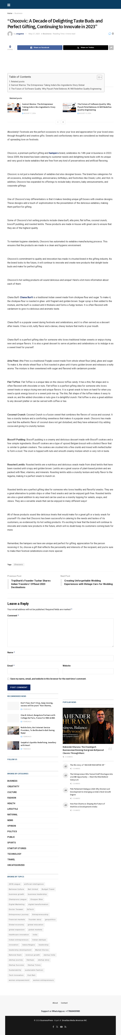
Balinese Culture (16, 889)
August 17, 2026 (29, 113)
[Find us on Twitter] (57, 1027)
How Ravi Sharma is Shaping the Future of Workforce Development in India (87, 805)
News (10, 820)
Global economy (16, 925)
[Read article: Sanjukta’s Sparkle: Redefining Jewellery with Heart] (13, 745)
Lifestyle (12, 809)
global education (35, 925)
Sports (11, 842)
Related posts (17, 81)
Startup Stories (16, 848)
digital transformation (38, 904)
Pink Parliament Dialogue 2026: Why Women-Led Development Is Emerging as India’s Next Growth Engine (90, 792)
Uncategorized (16, 865)
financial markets (17, 920)
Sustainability (15, 970)
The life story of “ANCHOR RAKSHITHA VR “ (87, 765)
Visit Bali (31, 975)
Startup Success (16, 965)
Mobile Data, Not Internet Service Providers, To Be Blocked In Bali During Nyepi (38, 730)
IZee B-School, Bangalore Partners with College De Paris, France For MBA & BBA (38, 716)
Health (11, 803)
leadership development (20, 950)
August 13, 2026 (85, 113)
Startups (30, 960)
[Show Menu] (18, 4)
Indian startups (39, 940)
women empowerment (19, 980)
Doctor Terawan (16, 909)
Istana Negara (28, 945)
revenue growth (33, 955)
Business (18, 13)
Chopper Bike (36, 899)
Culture (12, 792)
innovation (13, 945)
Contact (64, 1003)
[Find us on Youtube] (61, 1027)
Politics (12, 831)
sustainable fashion (34, 970)
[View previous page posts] (58, 122)
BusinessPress (46, 1020)
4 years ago (26, 709)
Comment (13, 615)
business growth (16, 894)
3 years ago (26, 721)
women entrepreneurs (43, 980)
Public (11, 837)
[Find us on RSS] (65, 1027)
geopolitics (50, 920)
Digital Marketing (16, 904)
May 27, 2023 (34, 34)
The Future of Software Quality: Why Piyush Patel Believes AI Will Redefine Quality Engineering (56, 89)
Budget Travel (48, 889)
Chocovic (18, 565)
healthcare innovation (19, 935)
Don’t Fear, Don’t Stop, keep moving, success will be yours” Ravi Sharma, (37, 704)
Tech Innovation (16, 975)
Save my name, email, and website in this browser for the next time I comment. (48, 679)
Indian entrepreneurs (18, 940)
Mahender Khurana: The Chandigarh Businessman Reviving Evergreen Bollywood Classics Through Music (83, 749)
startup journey (16, 960)
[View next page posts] (63, 122)
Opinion (11, 826)
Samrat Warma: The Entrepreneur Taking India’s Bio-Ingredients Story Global (47, 85)
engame (20, 34)
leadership (44, 945)
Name (11, 652)
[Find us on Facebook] (53, 1027)
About (55, 1003)
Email (11, 665)
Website (67, 666)
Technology (14, 854)
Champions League (18, 899)
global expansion (17, 930)
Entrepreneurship (40, 915)
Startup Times (34, 965)
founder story (35, 920)
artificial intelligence (34, 884)
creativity (13, 786)
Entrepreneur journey (18, 915)
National (12, 814)
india (35, 935)
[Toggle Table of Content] (98, 77)
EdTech (30, 909)
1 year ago (26, 749)
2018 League (14, 884)
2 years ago (26, 736)
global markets (35, 930)
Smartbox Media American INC (74, 1020)
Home (9, 13)
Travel (11, 859)
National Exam (15, 955)
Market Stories (42, 950)
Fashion (11, 798)
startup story (43, 960)
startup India (49, 955)
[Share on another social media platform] (111, 47)
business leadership (37, 894)
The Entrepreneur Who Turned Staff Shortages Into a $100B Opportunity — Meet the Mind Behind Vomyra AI (91, 777)
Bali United (33, 889)
